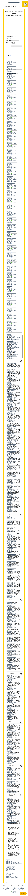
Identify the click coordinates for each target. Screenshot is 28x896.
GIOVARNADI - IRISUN (11, 876)
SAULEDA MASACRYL (11, 865)
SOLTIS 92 (8, 875)
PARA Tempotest (9, 868)
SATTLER (8, 859)
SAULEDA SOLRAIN (10, 866)
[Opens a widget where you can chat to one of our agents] (23, 893)
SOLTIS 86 (8, 874)
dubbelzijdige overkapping (12, 345)
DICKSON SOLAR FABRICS (12, 862)
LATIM (7, 860)
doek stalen (15, 354)
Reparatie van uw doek (12, 356)
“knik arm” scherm (16, 347)
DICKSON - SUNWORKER (12, 877)
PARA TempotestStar (10, 869)
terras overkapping (16, 337)
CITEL (7, 870)
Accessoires (9, 351)
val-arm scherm (15, 339)
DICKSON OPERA (10, 861)
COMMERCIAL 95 (10, 873)
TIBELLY (8, 872)
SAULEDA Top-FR (10, 867)
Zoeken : (9, 55)
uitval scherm (15, 342)
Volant (8, 349)
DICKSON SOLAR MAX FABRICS (14, 863)
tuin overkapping (15, 340)
